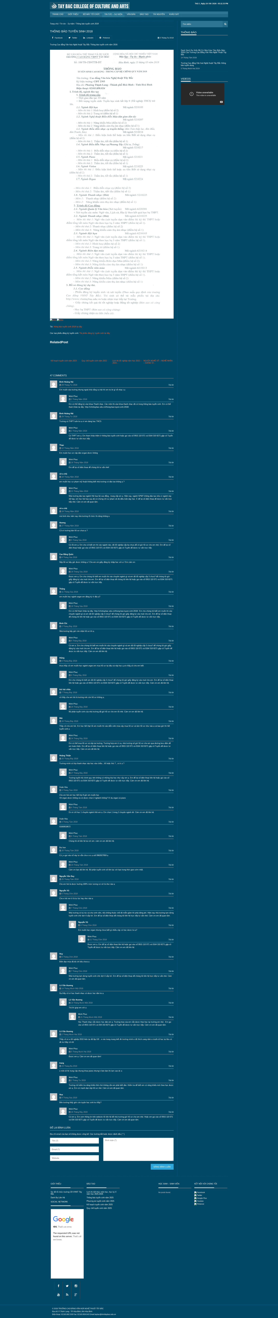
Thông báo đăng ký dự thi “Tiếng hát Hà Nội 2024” (202, 69)
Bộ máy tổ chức (91, 14)
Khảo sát (174, 14)
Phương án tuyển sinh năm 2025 (100, 1201)
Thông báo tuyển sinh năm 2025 (100, 1197)
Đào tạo (144, 14)
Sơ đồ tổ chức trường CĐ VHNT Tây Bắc (66, 1193)
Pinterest (200, 1204)
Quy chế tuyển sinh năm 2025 (99, 1208)
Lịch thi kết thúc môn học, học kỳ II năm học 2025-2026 (101, 1193)
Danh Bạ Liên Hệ (58, 1197)
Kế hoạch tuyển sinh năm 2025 (100, 1204)
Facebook (201, 1192)
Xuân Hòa (63, 787)
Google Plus (202, 1198)
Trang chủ (57, 14)
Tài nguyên (159, 14)
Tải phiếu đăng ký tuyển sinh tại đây (94, 333)
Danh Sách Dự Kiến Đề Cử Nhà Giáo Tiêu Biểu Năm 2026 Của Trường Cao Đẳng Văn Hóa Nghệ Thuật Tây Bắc (203, 47)
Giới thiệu (73, 14)
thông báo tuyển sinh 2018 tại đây (68, 327)
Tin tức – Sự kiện (113, 14)
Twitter (199, 1195)
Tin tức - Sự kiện (67, 24)
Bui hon (62, 847)
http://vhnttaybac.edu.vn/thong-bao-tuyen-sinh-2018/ (107, 407)
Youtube (200, 1201)
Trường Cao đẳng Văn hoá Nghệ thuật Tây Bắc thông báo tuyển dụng (203, 59)
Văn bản (131, 14)
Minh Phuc (73, 396)
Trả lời (171, 385)
